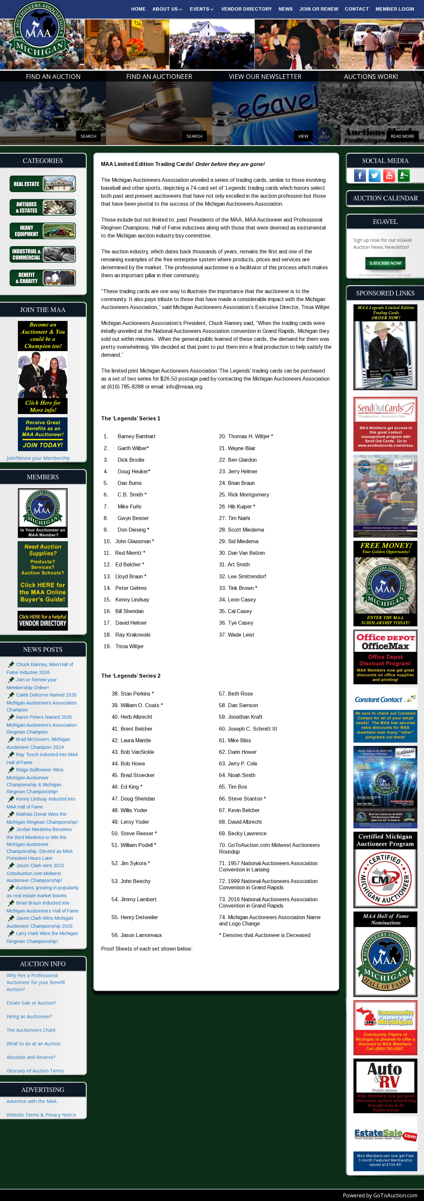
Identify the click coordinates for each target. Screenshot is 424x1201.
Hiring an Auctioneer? (29, 1016)
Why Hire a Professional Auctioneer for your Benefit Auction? (36, 982)
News (286, 9)
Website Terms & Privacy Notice (41, 1115)
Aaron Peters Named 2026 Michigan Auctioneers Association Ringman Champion (42, 725)
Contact (357, 9)
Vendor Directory (246, 9)
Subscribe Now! (385, 263)
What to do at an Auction (34, 1043)
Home (138, 9)
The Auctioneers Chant (31, 1030)
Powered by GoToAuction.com (380, 1195)
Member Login (395, 9)
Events (199, 9)
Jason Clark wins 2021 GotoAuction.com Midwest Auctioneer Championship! (35, 873)
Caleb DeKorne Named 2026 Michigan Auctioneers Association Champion (42, 703)
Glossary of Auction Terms (35, 1071)
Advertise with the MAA (32, 1101)
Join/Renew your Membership (38, 458)
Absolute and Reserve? (31, 1057)
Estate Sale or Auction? (31, 1003)
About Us (165, 9)
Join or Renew (318, 9)
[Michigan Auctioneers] (40, 30)
